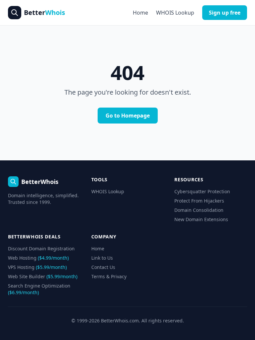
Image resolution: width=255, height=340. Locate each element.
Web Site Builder (42, 276)
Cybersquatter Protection (202, 191)
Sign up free (224, 12)
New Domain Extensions (201, 219)
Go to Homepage (128, 115)
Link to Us (102, 258)
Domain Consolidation (198, 210)
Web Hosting (38, 258)
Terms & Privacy (109, 276)
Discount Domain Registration (41, 248)
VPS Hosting (37, 267)
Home (140, 12)
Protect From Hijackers (199, 201)
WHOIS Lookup (175, 12)
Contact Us (103, 267)
